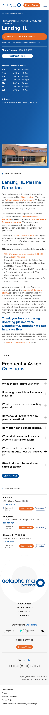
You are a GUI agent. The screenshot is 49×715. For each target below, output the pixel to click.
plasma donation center (23, 235)
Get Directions (16, 56)
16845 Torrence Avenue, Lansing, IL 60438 (23, 254)
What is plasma (28, 197)
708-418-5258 (25, 50)
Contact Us (24, 611)
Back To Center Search (14, 13)
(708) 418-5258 (18, 257)
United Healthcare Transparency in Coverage (19, 704)
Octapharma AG (8, 689)
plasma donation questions (17, 342)
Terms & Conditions (9, 697)
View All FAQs (10, 476)
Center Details (26, 509)
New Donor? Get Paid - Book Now (21, 37)
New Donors (24, 603)
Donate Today (24, 647)
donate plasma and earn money (20, 200)
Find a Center (31, 5)
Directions (40, 509)
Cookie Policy (7, 700)
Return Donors (24, 607)
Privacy (5, 693)
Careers (24, 615)
